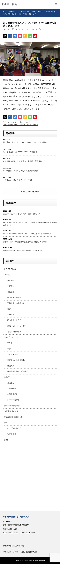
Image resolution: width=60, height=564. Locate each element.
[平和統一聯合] (9, 4)
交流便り (10, 383)
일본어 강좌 (11, 434)
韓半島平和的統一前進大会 (17, 371)
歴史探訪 (10, 366)
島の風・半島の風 (14, 298)
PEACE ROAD (10, 269)
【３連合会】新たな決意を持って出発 (18, 180)
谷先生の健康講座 (14, 332)
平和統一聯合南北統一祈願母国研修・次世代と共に (23, 250)
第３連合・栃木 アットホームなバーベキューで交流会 (25, 142)
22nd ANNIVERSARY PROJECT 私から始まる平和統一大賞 (27, 234)
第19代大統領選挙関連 (13, 417)
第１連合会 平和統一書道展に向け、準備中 (21, 125)
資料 (6, 440)
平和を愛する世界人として (17, 303)
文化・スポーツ (32, 29)
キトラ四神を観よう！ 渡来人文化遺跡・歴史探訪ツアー (25, 161)
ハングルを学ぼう (14, 428)
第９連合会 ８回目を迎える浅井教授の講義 (20, 171)
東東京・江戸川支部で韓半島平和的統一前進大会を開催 (25, 242)
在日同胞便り (12, 394)
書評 (9, 309)
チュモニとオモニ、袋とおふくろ (17, 122)
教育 (9, 349)
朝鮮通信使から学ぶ (12, 411)
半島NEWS (11, 389)
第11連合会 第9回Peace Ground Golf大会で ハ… (22, 152)
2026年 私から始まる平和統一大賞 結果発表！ (22, 214)
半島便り (7, 377)
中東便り (10, 286)
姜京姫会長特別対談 (12, 406)
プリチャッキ (12, 343)
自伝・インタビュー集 (16, 326)
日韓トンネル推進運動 (16, 360)
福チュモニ (11, 315)
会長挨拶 (10, 292)
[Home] (4, 12)
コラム (7, 275)
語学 (6, 423)
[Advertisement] (30, 477)
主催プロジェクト (20, 29)
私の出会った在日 (14, 320)
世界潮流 (10, 280)
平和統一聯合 (28, 560)
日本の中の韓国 (13, 400)
